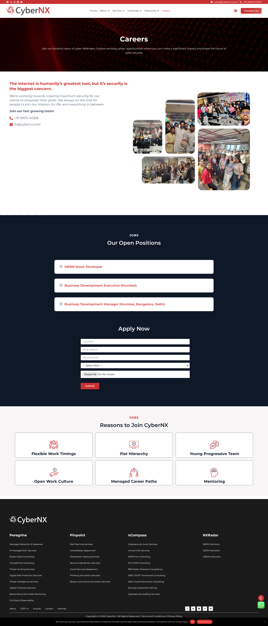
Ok (192, 622)
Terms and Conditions (153, 616)
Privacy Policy (174, 616)
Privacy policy (204, 622)
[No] (264, 621)
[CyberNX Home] (28, 10)
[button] (235, 11)
